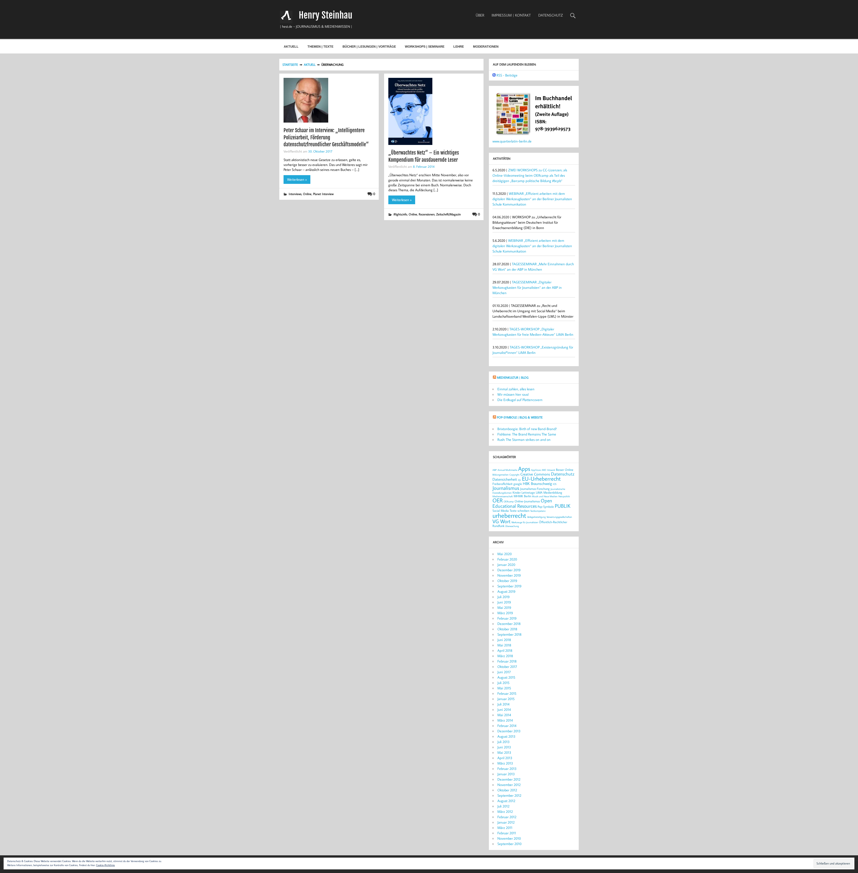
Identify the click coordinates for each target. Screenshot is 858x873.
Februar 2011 (506, 833)
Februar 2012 (506, 817)
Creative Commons (535, 474)
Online (307, 194)
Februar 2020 (507, 559)
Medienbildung (552, 492)
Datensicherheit (504, 479)
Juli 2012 (503, 806)
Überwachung (512, 526)
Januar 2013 (506, 774)
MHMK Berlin (522, 496)
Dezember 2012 (508, 779)
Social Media (500, 510)
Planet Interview (323, 194)
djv (519, 479)
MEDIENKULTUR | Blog (512, 377)
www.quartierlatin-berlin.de (512, 141)
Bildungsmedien (500, 474)
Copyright (514, 474)
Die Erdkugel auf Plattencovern (520, 399)
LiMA (539, 492)
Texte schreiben (519, 510)
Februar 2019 (507, 618)
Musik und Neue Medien (544, 496)
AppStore (536, 470)
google (517, 484)
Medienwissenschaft (502, 496)
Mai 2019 (504, 607)
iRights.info (400, 214)
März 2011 (504, 827)
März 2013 (505, 763)
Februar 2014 (506, 725)
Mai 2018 (504, 645)
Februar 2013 (507, 768)
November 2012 (509, 784)
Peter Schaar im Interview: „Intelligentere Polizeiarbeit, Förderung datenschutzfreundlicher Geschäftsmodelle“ (326, 137)
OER (497, 500)
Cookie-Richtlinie (105, 865)
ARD (544, 470)
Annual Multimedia (507, 470)
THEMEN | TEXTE (320, 46)
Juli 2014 (503, 704)
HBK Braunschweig (537, 483)
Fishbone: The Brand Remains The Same (526, 434)
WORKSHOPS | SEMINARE (424, 46)
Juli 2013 (503, 741)
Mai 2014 (504, 715)
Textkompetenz (538, 510)
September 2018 (509, 634)
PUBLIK (562, 505)
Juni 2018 (504, 639)
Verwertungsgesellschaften (559, 516)
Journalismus (505, 487)
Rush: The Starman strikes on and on (524, 439)
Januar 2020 (506, 564)
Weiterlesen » (297, 179)
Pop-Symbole (546, 506)
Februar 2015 (506, 693)
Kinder (517, 492)
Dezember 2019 (509, 570)
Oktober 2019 (507, 580)
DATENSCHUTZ (550, 15)
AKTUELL (291, 46)
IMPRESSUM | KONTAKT (511, 15)
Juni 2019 (504, 602)
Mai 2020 (504, 554)
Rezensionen (427, 214)
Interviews (295, 194)
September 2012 (509, 795)
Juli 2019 (503, 597)
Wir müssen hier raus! (513, 394)
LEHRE (458, 46)
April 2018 (504, 650)
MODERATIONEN (485, 46)
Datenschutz (562, 474)
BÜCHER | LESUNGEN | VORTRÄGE (369, 46)
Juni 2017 (504, 672)
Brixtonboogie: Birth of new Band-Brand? (527, 429)
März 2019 (505, 613)
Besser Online (564, 469)
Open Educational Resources (522, 503)
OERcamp (509, 501)
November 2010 (509, 838)
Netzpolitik (564, 496)
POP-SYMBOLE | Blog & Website (520, 417)
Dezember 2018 (509, 623)
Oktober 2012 (507, 790)
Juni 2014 (504, 709)
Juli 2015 (503, 682)
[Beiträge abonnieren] (494, 75)
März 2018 (505, 656)
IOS (555, 484)
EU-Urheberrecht (541, 478)
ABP (494, 470)
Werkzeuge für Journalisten (524, 522)
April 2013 (504, 758)
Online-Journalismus (527, 501)
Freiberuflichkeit (502, 484)
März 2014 (505, 720)
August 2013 (506, 736)
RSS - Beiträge (506, 75)
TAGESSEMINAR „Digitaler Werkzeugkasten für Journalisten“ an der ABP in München (527, 287)
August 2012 (506, 801)
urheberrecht (509, 515)
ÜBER (480, 15)
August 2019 (506, 591)
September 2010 (509, 843)
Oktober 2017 (507, 666)
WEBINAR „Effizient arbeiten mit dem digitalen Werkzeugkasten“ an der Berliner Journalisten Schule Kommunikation (532, 198)
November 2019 (509, 575)
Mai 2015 (504, 688)
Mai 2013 (504, 752)
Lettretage (528, 492)
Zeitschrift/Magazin (448, 214)
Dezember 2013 (509, 731)
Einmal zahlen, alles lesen (515, 389)
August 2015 (506, 677)
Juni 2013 (504, 747)
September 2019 (509, 586)
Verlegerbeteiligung (536, 516)
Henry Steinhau (325, 15)
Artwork (551, 470)
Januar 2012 (506, 822)
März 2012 (505, 811)
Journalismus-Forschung (535, 488)
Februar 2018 (507, 661)
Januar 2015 (506, 699)
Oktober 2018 (507, 629)
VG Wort (501, 521)
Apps (524, 468)
